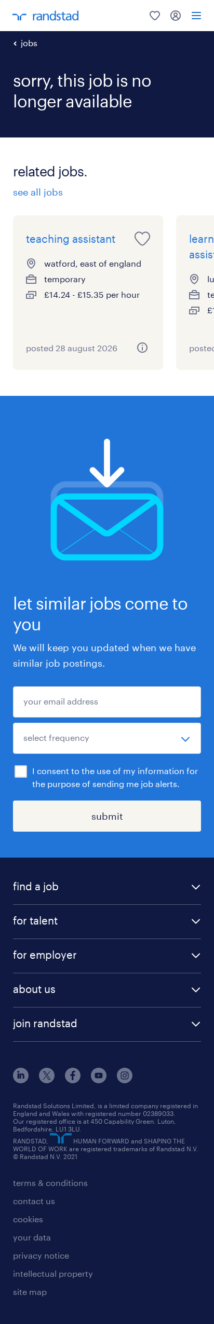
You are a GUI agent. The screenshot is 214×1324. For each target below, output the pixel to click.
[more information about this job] (142, 347)
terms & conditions (50, 1183)
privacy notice (41, 1255)
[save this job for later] (142, 238)
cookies (28, 1219)
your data (32, 1237)
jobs (29, 43)
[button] (107, 887)
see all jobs (38, 192)
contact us (34, 1201)
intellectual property (53, 1273)
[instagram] (124, 1080)
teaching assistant (70, 238)
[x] (47, 1080)
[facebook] (73, 1080)
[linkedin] (21, 1080)
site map (30, 1292)
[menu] (196, 15)
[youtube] (98, 1080)
